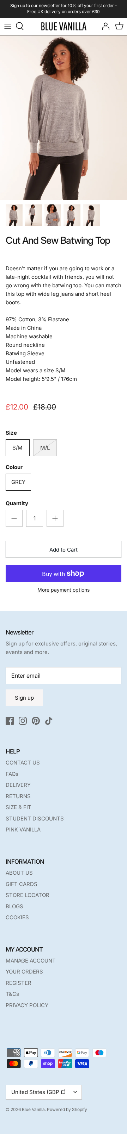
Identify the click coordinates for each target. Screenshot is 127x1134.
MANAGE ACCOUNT (31, 960)
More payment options (63, 590)
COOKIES (17, 917)
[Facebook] (10, 721)
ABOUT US (19, 872)
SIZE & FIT (18, 807)
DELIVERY (18, 785)
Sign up (24, 697)
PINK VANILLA (23, 829)
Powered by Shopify (67, 1109)
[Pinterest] (36, 721)
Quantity (17, 503)
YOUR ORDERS (24, 971)
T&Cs (12, 994)
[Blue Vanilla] (63, 26)
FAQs (12, 774)
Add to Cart (63, 549)
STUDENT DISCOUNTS (35, 818)
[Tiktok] (49, 721)
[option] (63, 117)
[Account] (103, 26)
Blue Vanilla (33, 1109)
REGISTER (18, 983)
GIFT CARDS (21, 884)
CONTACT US (23, 762)
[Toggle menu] (8, 26)
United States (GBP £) (38, 1092)
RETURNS (18, 796)
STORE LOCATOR (27, 895)
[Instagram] (23, 721)
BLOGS (14, 906)
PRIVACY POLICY (27, 1005)
